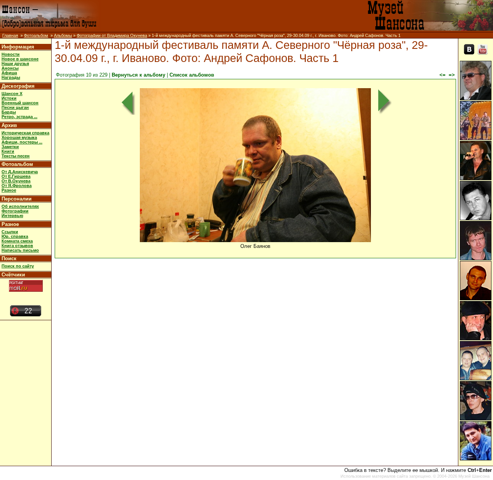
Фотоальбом (36, 35)
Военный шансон (20, 102)
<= (442, 75)
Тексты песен (16, 156)
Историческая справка (25, 132)
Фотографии (15, 211)
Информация (18, 47)
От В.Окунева (16, 181)
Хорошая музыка (19, 137)
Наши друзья (15, 63)
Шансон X (12, 93)
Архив (9, 125)
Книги (8, 151)
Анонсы (10, 68)
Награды (11, 77)
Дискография (18, 86)
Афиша (9, 72)
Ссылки (10, 231)
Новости (11, 54)
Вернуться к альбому (138, 75)
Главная (10, 35)
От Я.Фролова (17, 185)
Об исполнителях (20, 206)
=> (452, 75)
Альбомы (63, 35)
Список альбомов (191, 75)
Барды (9, 112)
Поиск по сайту (18, 266)
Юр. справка (15, 236)
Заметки (10, 146)
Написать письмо (20, 250)
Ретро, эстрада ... (19, 116)
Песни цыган (15, 107)
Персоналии (16, 199)
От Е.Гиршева (16, 176)
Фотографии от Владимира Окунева (112, 35)
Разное (9, 190)
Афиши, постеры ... (22, 142)
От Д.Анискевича (20, 171)
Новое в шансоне (20, 59)
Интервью (12, 215)
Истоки (9, 98)
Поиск (9, 258)
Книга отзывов (17, 245)
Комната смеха (17, 241)
